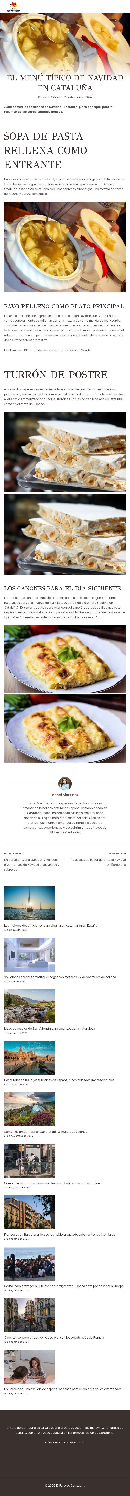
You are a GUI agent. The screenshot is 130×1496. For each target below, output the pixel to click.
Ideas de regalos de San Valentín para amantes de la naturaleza (49, 1028)
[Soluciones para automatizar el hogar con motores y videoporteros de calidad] (65, 955)
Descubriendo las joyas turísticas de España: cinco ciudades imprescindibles (59, 1080)
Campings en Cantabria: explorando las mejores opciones (45, 1131)
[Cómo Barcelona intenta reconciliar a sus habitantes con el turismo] (65, 1161)
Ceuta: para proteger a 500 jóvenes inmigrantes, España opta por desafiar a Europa (64, 1286)
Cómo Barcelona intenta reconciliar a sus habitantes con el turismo (53, 1183)
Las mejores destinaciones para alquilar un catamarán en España (50, 925)
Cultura (64, 70)
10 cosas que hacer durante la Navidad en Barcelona (98, 859)
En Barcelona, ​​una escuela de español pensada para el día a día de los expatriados (63, 1389)
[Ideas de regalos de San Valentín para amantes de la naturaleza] (65, 1006)
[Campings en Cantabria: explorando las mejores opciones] (65, 1109)
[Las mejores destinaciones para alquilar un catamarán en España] (65, 903)
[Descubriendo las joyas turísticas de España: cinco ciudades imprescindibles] (65, 1058)
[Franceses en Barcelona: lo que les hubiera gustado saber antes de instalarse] (65, 1212)
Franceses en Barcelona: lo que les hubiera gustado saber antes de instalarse (59, 1234)
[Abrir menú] (122, 7)
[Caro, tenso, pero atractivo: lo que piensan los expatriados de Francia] (65, 1315)
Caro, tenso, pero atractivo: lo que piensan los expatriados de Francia (54, 1337)
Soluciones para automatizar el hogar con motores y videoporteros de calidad (60, 977)
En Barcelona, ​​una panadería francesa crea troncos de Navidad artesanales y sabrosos (31, 861)
